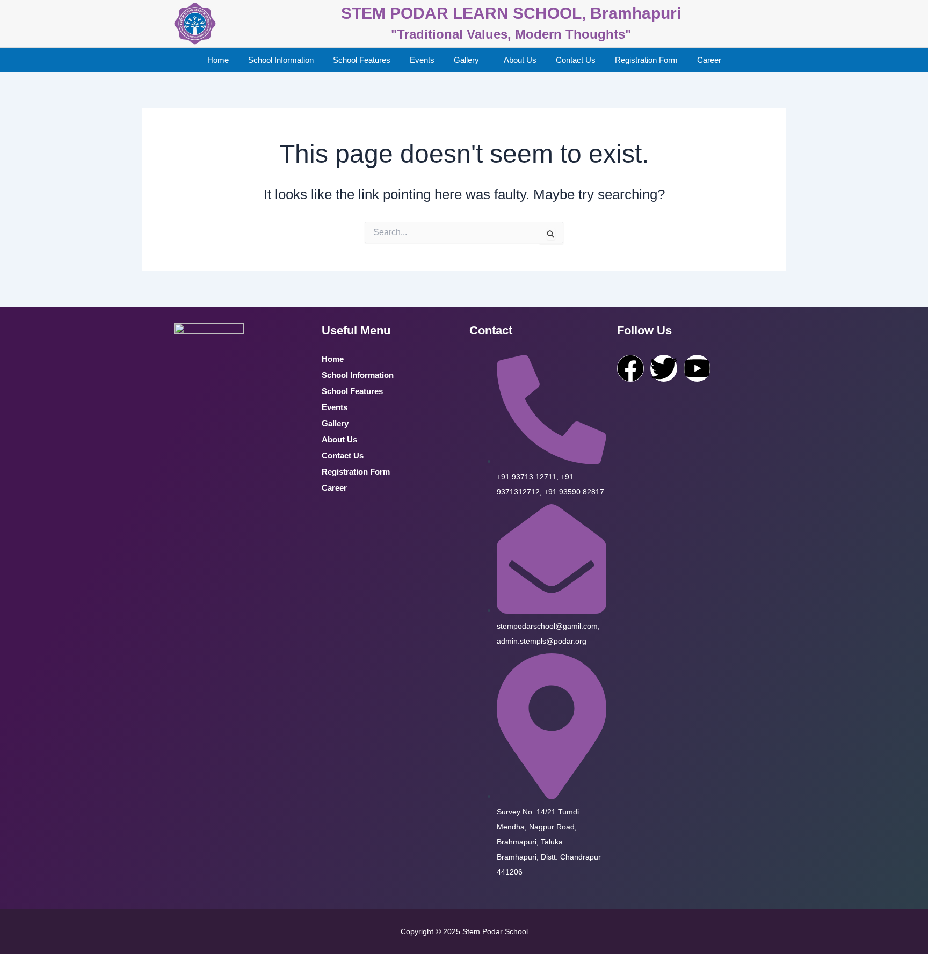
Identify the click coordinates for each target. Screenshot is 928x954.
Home (218, 59)
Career (709, 59)
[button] (469, 60)
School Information (281, 59)
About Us (520, 59)
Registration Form (646, 59)
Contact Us (576, 59)
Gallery (466, 59)
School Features (361, 59)
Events (422, 59)
